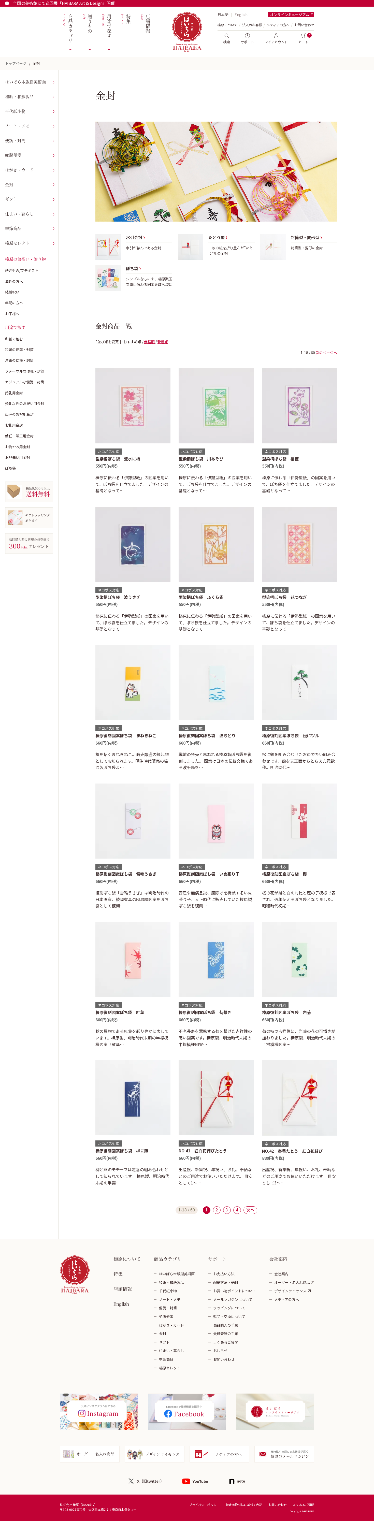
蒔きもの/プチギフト (21, 270)
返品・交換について (229, 1316)
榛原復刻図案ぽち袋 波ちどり (207, 735)
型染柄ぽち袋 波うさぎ (117, 597)
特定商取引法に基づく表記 (244, 1504)
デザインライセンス (290, 1290)
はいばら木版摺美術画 (25, 82)
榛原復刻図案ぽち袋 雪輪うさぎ (125, 874)
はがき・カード (19, 170)
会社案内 (281, 1273)
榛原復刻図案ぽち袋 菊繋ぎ (205, 1012)
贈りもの (87, 24)
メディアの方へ (278, 24)
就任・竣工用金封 (19, 435)
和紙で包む (14, 338)
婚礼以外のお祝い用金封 (24, 403)
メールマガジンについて (232, 1299)
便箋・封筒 (15, 141)
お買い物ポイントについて (234, 1290)
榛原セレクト (17, 243)
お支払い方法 (224, 1273)
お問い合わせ (304, 24)
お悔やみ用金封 (17, 446)
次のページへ (326, 352)
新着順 (162, 341)
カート (303, 41)
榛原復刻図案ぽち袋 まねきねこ (125, 735)
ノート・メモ (17, 126)
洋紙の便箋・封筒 (19, 360)
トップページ (15, 63)
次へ (250, 1210)
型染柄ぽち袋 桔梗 (280, 459)
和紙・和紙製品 (19, 97)
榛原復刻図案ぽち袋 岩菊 (286, 1012)
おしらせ (220, 1350)
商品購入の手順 (225, 1325)
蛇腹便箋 (13, 155)
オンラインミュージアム (289, 14)
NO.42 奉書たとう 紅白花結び (292, 1151)
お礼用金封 (14, 425)
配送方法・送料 (225, 1282)
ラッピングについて (229, 1307)
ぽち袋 (10, 468)
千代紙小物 (15, 111)
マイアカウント (276, 41)
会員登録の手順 (225, 1333)
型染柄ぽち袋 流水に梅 (117, 459)
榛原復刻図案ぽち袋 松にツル (290, 735)
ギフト (11, 199)
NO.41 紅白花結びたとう (203, 1151)
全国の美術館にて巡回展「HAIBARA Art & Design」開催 (64, 3)
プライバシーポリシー (204, 1504)
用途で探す (106, 26)
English (241, 14)
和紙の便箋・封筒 (19, 349)
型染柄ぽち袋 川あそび (201, 459)
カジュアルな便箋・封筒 (24, 381)
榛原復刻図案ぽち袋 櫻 (284, 874)
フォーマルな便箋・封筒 (24, 371)
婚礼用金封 (14, 392)
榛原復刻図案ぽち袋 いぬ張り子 (209, 874)
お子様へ (12, 313)
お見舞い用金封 (17, 457)
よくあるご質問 (225, 1342)
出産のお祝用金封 (19, 414)
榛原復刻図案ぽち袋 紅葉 (119, 1012)
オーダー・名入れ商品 (292, 1282)
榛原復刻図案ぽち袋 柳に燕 (121, 1151)
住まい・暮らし (19, 214)
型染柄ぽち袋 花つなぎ (284, 597)
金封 (36, 63)
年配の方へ (14, 302)
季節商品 (13, 228)
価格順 (149, 341)
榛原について (127, 1259)
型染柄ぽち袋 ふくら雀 (201, 597)
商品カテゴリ (67, 28)
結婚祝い (12, 292)
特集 (125, 19)
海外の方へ (14, 281)
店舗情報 (145, 24)
